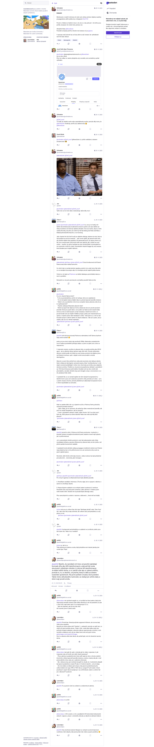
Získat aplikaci (38, 742)
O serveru (36, 737)
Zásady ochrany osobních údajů (31, 739)
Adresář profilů (43, 737)
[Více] (101, 44)
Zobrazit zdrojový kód (33, 744)
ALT (96, 194)
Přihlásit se (118, 37)
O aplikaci (31, 742)
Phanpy (69, 583)
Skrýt (99, 64)
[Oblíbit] (79, 44)
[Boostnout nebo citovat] (68, 44)
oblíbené (68, 586)
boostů (54, 586)
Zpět (55, 3)
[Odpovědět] (56, 590)
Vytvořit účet (118, 33)
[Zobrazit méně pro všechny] (101, 3)
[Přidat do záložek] (90, 44)
